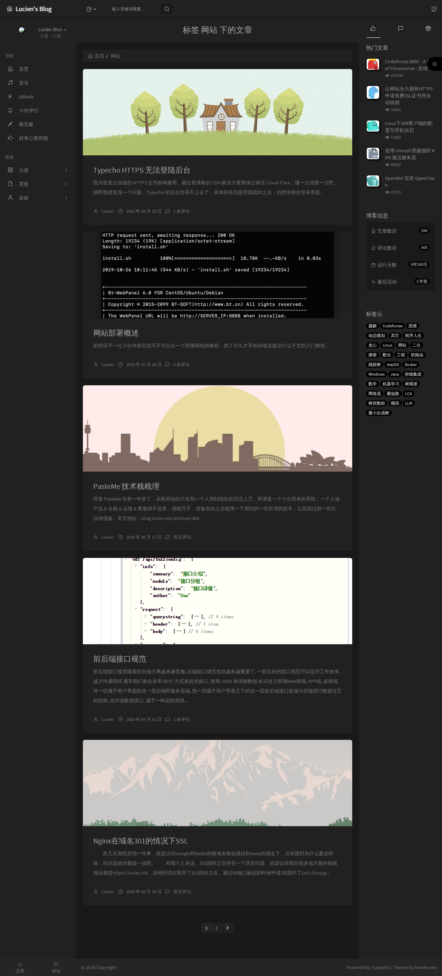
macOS (393, 364)
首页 (99, 56)
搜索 (372, 354)
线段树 (374, 364)
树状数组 (376, 403)
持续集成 (413, 374)
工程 (401, 354)
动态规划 (376, 335)
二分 (416, 345)
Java (395, 374)
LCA (408, 393)
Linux (387, 345)
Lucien (108, 211)
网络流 (374, 393)
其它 (395, 335)
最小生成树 (378, 412)
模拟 (395, 403)
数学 (372, 383)
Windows (376, 374)
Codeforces (393, 325)
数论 (387, 354)
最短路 (393, 393)
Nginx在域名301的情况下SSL (140, 840)
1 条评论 (181, 211)
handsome (426, 967)
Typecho (381, 967)
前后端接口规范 (119, 659)
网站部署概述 (116, 333)
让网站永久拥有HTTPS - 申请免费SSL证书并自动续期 (410, 96)
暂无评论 (182, 537)
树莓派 (411, 383)
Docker (411, 364)
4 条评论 (181, 364)
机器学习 (391, 383)
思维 (413, 325)
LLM (408, 403)
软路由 (417, 354)
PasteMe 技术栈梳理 (126, 486)
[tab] (373, 27)
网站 (402, 345)
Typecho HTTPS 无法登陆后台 (142, 170)
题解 (372, 325)
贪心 (372, 345)
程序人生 (413, 335)
